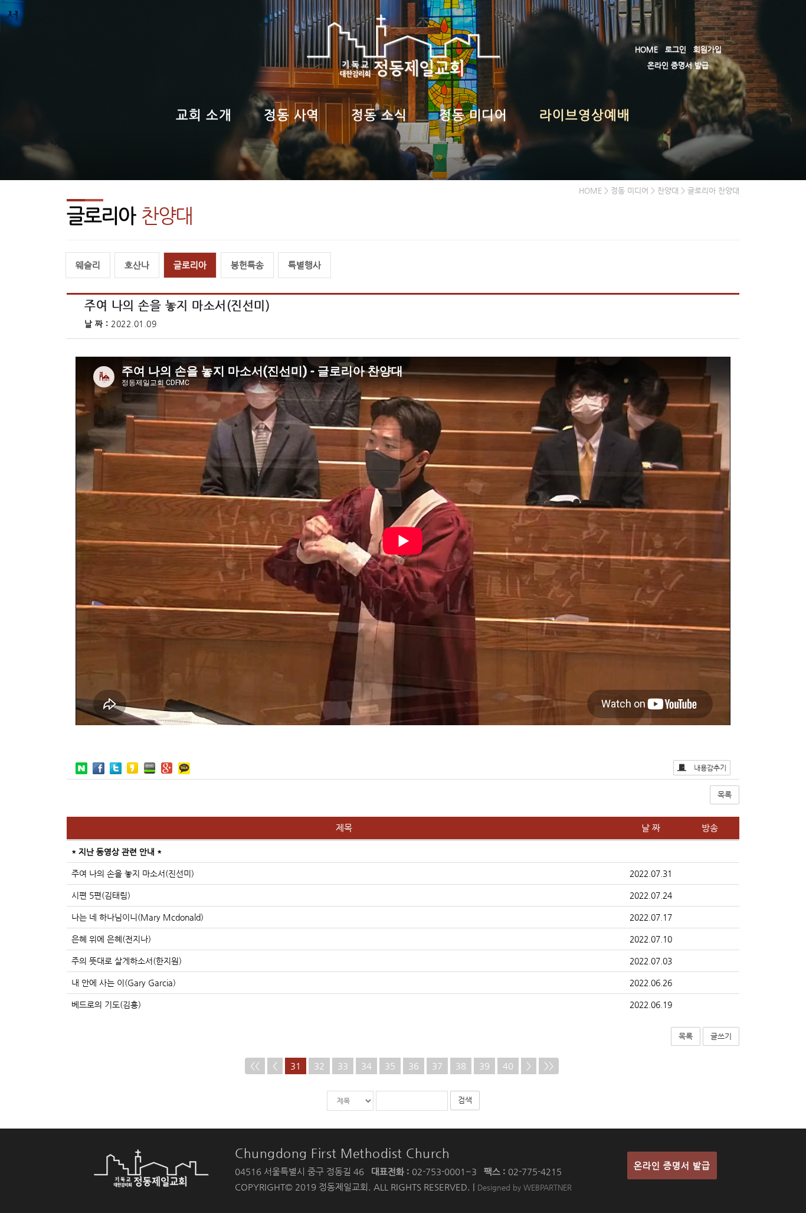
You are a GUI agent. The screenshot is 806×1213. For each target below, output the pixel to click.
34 (366, 1066)
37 (437, 1066)
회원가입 (707, 49)
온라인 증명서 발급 (678, 65)
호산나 (136, 265)
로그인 (675, 49)
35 (390, 1066)
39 (484, 1066)
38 (461, 1066)
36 (413, 1066)
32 (319, 1066)
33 (343, 1066)
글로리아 (190, 265)
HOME (646, 49)
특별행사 (304, 265)
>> (548, 1066)
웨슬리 (88, 265)
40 (508, 1066)
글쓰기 (721, 1036)
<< (255, 1066)
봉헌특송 (247, 265)
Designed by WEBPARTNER (524, 1187)
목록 (724, 794)
